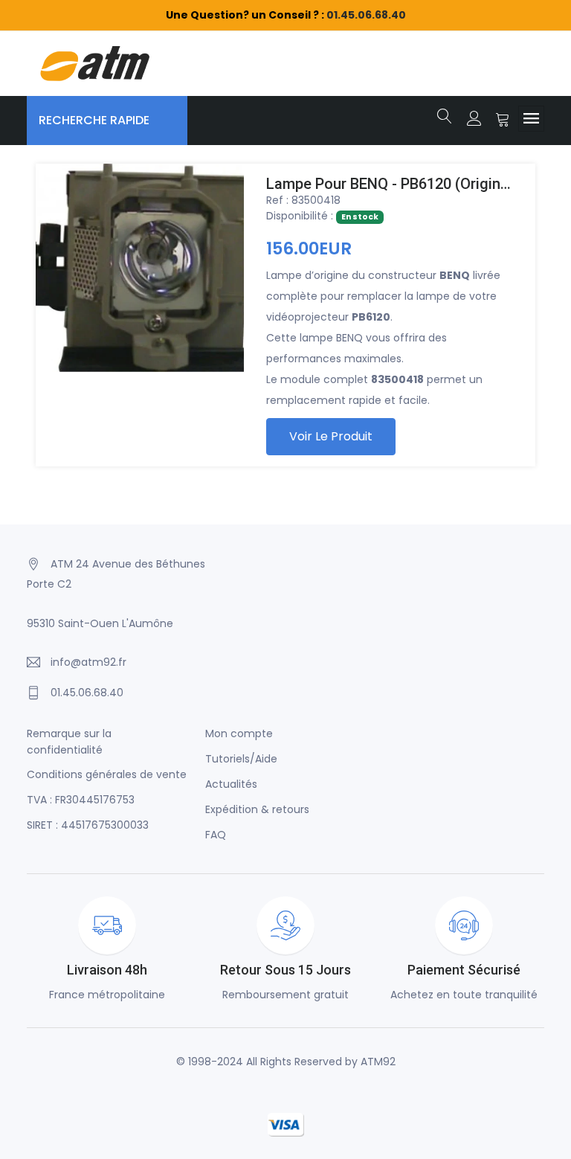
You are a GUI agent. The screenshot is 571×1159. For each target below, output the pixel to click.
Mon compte (239, 733)
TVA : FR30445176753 (81, 799)
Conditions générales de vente (107, 774)
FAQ (215, 834)
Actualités (231, 784)
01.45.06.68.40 (366, 14)
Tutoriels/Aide (241, 758)
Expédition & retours (257, 809)
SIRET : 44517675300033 (88, 825)
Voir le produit (330, 436)
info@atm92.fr (88, 662)
